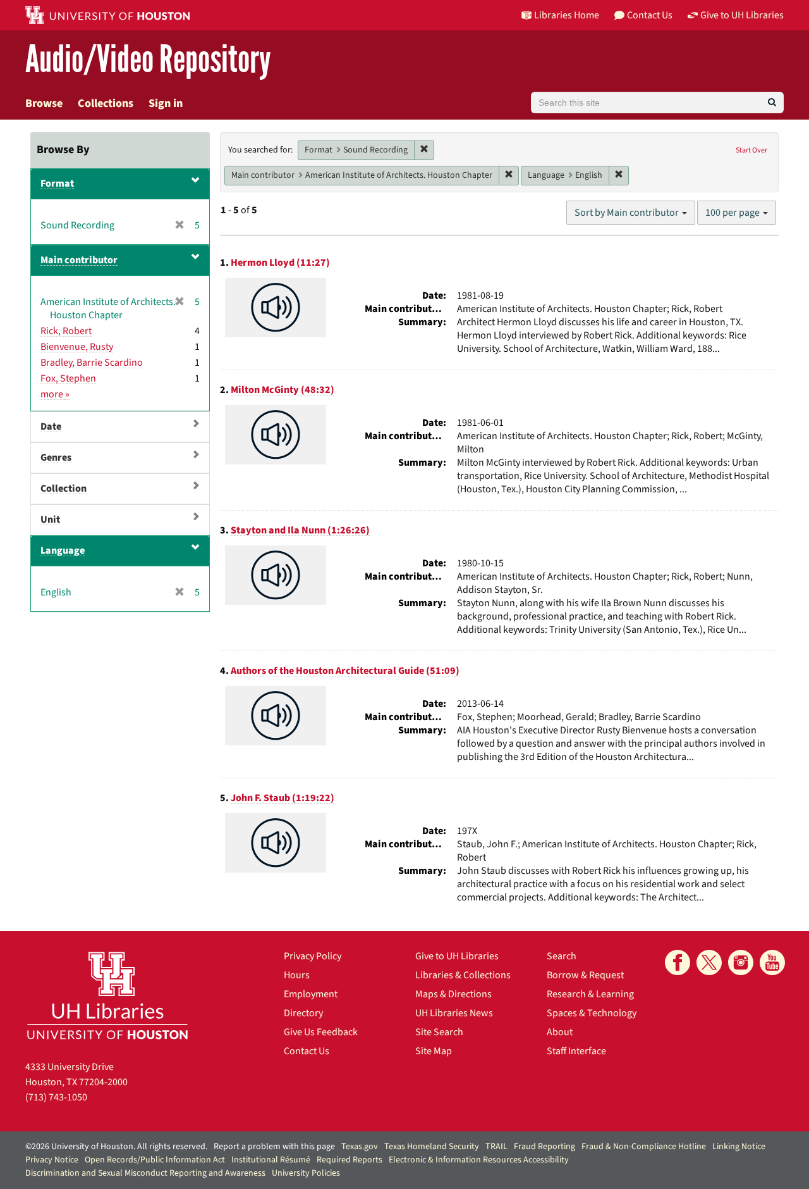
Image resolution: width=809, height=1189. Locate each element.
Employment (311, 994)
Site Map (433, 1051)
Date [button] (50, 426)
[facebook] (677, 962)
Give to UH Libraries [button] (742, 15)
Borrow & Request (585, 975)
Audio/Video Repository (148, 60)
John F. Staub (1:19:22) (282, 798)
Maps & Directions (453, 994)
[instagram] (740, 962)
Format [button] (57, 183)
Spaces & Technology (591, 1013)
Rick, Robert (66, 331)
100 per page (733, 213)
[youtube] (772, 962)
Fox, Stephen (68, 378)
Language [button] (62, 550)
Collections (105, 103)
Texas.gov (359, 1146)
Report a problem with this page (274, 1146)
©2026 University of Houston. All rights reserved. (116, 1146)
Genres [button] (55, 457)
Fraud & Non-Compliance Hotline (643, 1146)
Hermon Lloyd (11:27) (280, 263)
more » (55, 394)
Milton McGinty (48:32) (282, 390)
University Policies (306, 1173)
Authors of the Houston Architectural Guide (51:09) (345, 671)
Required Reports (349, 1160)
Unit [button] (50, 519)
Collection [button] (63, 488)
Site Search (439, 1032)
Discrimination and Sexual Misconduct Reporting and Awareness (145, 1173)
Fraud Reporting (544, 1146)
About (560, 1032)
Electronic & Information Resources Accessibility (479, 1160)
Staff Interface (576, 1051)
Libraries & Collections (463, 975)
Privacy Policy (312, 956)
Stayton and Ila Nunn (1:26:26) (300, 530)
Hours (297, 975)
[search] (772, 102)
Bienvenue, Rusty (76, 347)
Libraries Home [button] (566, 15)
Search (561, 956)
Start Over (751, 150)
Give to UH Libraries (457, 956)
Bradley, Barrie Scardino (91, 363)
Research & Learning (590, 994)
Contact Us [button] (649, 15)
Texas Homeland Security (431, 1146)
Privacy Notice (51, 1160)
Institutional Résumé (270, 1160)
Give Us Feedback (321, 1032)
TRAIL (496, 1146)
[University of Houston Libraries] (107, 995)
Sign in (166, 103)
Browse (44, 103)
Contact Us (306, 1051)
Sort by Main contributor (628, 213)
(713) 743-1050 (56, 1097)
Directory (303, 1013)
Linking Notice (738, 1146)
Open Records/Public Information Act (155, 1160)
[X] (709, 962)
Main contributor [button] (79, 260)
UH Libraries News (454, 1013)
